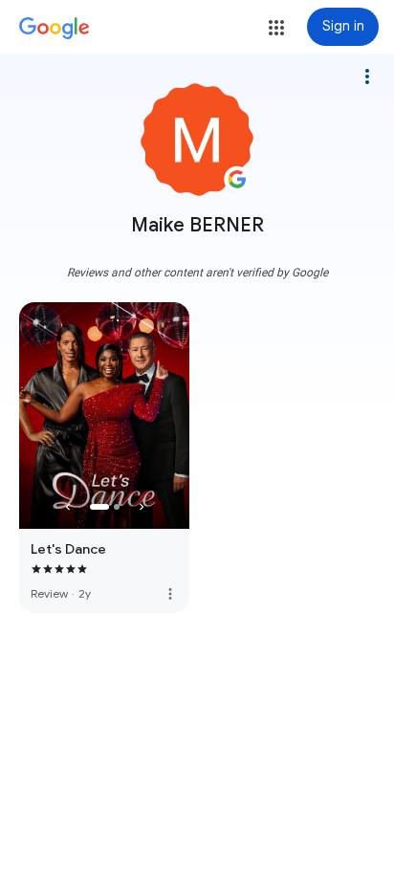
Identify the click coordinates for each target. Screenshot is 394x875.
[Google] (54, 28)
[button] (276, 28)
